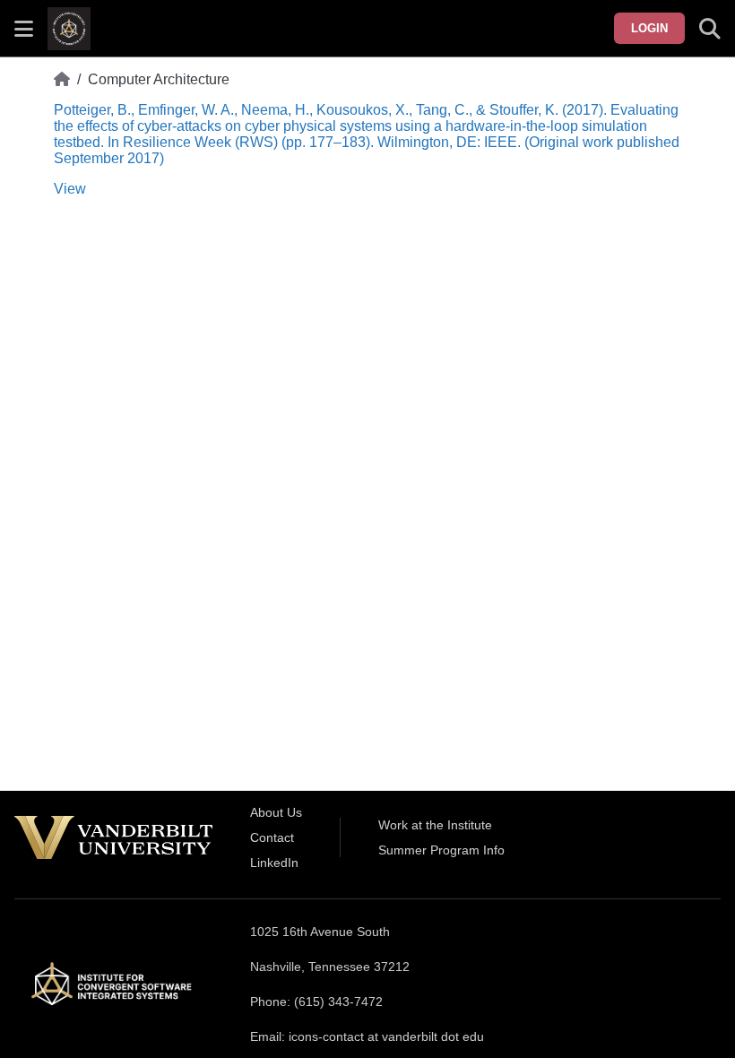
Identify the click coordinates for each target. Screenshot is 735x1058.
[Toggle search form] (710, 28)
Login (649, 28)
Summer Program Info (441, 850)
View (70, 188)
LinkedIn (274, 862)
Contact (272, 837)
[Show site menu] (23, 28)
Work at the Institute (435, 825)
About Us (276, 812)
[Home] (62, 80)
